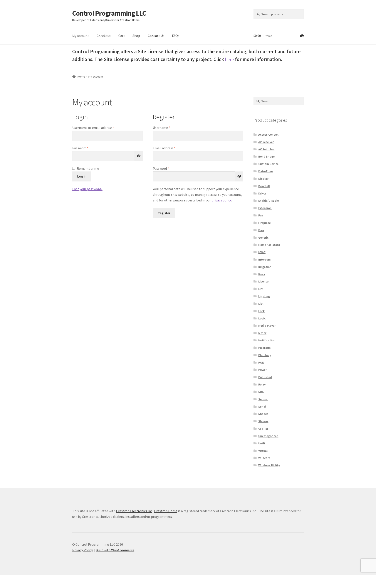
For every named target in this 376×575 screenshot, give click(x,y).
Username (168, 127)
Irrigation (264, 267)
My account (80, 35)
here (229, 59)
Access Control (268, 134)
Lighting (264, 296)
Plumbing (264, 355)
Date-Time (265, 171)
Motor (262, 333)
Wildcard (264, 458)
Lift (260, 289)
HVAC (261, 252)
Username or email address (100, 127)
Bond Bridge (266, 156)
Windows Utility (269, 465)
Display (263, 179)
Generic (263, 237)
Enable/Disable (268, 201)
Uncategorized (268, 436)
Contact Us (156, 35)
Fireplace (264, 223)
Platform (264, 348)
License (263, 281)
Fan (260, 215)
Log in (82, 176)
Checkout (104, 35)
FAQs (175, 35)
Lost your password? (87, 189)
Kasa (261, 274)
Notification (266, 340)
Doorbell (264, 186)
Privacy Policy (82, 550)
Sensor (263, 399)
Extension (265, 208)
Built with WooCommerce (115, 550)
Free (261, 230)
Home (81, 76)
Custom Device (268, 164)
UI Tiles (263, 428)
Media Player (266, 325)
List (261, 304)
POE (261, 362)
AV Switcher (266, 149)
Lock (261, 311)
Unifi (261, 443)
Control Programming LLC (109, 13)
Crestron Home (165, 511)
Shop (136, 35)
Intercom (264, 259)
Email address (170, 148)
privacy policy (221, 200)
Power (262, 370)
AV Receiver (266, 142)
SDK (261, 392)
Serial (262, 407)
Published (265, 377)
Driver (262, 193)
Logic (262, 318)
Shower (263, 421)
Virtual (263, 451)
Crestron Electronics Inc (134, 511)
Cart (121, 35)
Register (164, 213)
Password (86, 148)
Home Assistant (269, 245)
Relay (262, 384)
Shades (263, 414)
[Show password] (138, 156)
